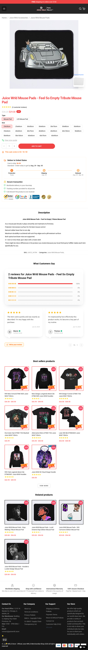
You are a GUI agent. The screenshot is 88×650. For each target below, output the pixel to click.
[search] (80, 8)
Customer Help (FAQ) (53, 624)
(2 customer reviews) (19, 107)
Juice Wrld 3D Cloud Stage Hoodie (44, 472)
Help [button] (83, 647)
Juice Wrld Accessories (18, 18)
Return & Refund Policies (54, 618)
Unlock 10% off (5, 640)
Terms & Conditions (31, 612)
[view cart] (83, 8)
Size (3, 123)
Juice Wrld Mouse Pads (40, 18)
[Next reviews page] (81, 345)
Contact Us (50, 621)
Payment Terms (51, 614)
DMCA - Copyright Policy (32, 618)
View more (44, 486)
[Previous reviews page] (70, 345)
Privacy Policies (29, 615)
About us (27, 609)
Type (3, 115)
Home (4, 18)
